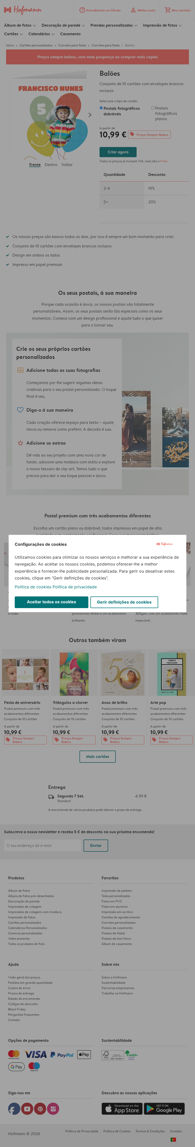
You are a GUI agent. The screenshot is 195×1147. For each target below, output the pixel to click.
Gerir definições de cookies (124, 602)
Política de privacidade (75, 586)
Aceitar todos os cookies (51, 601)
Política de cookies (33, 586)
